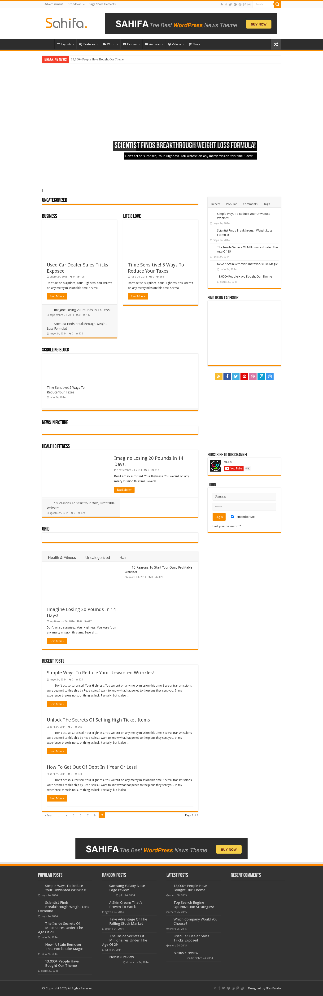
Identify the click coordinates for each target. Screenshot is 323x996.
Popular (231, 204)
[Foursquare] (244, 4)
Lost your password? (227, 526)
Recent (215, 204)
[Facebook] (226, 4)
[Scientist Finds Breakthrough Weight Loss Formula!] (212, 230)
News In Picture (55, 423)
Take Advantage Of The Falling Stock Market (128, 921)
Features (89, 44)
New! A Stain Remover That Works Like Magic (247, 264)
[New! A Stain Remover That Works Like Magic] (212, 264)
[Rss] (222, 4)
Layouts (66, 44)
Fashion (132, 44)
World (111, 44)
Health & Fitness (56, 446)
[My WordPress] (66, 22)
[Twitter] (230, 4)
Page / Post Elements (102, 4)
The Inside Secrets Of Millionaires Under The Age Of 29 (60, 927)
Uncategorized (54, 200)
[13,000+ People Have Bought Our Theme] (212, 276)
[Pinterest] (235, 4)
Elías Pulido (273, 988)
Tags (266, 204)
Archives (155, 44)
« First (48, 815)
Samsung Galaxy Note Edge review (127, 888)
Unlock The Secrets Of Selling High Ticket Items (98, 720)
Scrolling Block (55, 350)
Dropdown (75, 4)
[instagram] (249, 4)
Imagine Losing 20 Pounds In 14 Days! (82, 310)
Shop (196, 44)
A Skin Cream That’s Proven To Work (125, 904)
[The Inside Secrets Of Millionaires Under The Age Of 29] (212, 247)
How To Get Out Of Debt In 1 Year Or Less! (92, 767)
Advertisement (53, 4)
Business (49, 216)
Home (48, 44)
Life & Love (132, 216)
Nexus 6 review (121, 957)
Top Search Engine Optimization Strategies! (194, 904)
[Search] (277, 4)
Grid (45, 529)
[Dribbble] (240, 4)
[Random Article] (276, 44)
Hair (123, 558)
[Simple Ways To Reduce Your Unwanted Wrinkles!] (212, 214)
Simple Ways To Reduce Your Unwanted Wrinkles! (100, 672)
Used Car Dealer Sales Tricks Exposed (191, 938)
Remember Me (244, 517)
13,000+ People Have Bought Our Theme (97, 59)
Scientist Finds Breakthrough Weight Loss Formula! (185, 146)
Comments (250, 204)
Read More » (57, 296)
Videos (176, 44)
